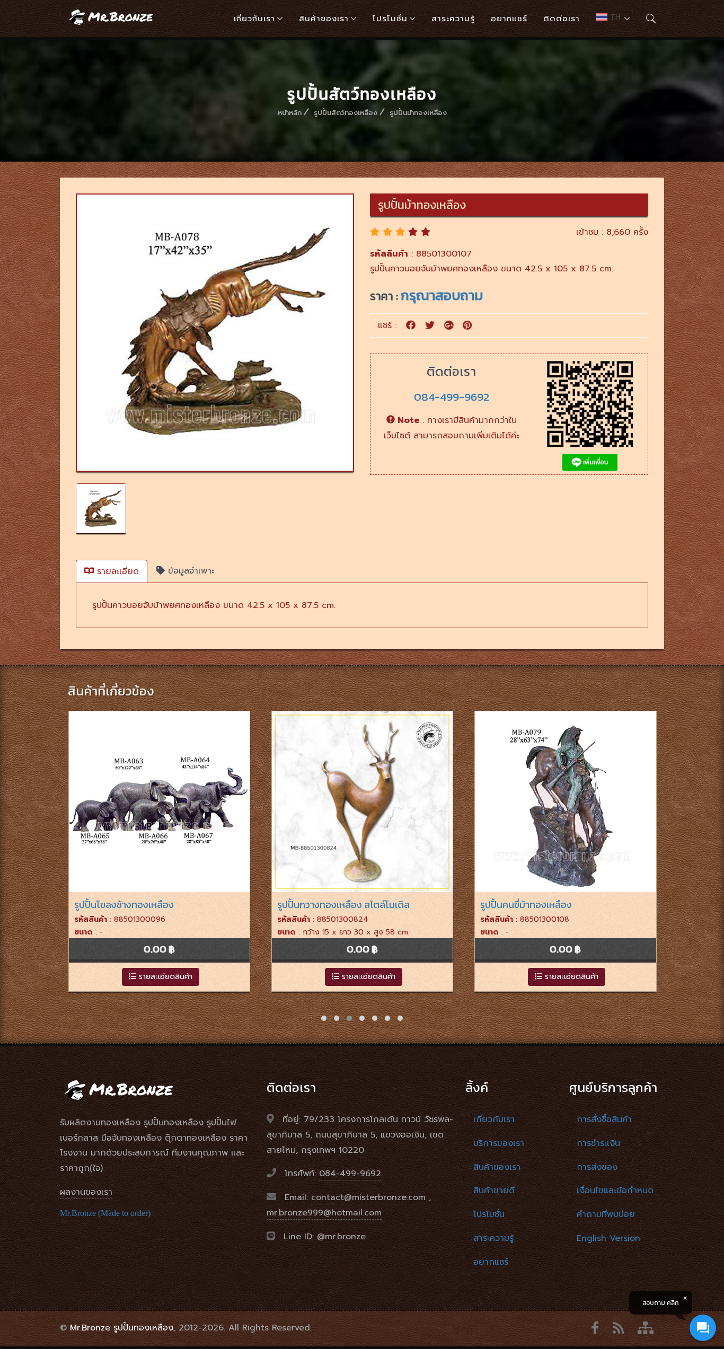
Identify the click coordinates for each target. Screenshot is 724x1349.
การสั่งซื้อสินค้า (604, 1119)
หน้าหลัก (290, 113)
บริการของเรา (498, 1143)
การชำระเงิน (598, 1143)
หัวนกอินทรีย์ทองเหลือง (527, 904)
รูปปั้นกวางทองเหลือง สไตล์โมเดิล (140, 904)
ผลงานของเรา (86, 1192)
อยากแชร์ (509, 18)
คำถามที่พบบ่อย (606, 1214)
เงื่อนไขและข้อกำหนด (615, 1190)
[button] (323, 1018)
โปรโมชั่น (390, 18)
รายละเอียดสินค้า (164, 976)
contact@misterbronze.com (368, 1197)
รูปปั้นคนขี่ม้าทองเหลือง (323, 904)
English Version (608, 1238)
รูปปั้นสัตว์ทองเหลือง (345, 113)
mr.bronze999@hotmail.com (324, 1212)
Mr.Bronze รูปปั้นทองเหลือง (121, 1327)
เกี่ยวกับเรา (254, 18)
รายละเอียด (116, 571)
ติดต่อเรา (561, 18)
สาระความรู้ (453, 18)
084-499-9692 (451, 397)
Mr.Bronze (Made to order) (105, 1213)
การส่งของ (597, 1167)
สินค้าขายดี (494, 1190)
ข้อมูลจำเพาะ (189, 571)
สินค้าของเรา (324, 18)
